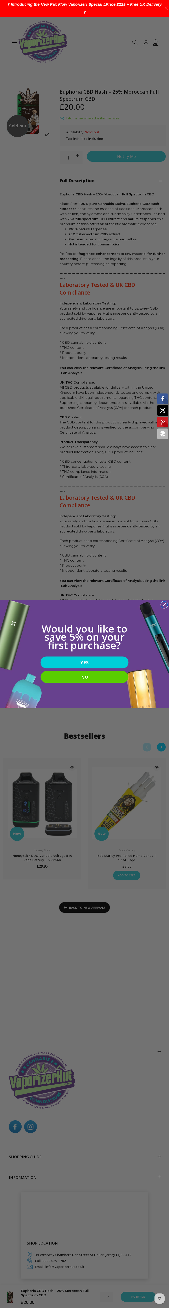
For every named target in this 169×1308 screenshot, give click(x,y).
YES (84, 662)
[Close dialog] (164, 604)
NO (84, 676)
